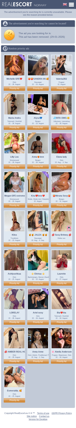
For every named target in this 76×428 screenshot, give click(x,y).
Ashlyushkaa (14, 274)
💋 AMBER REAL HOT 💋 (17, 352)
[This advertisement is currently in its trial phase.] (22, 57)
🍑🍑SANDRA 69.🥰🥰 (39, 79)
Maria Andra (14, 118)
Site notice (32, 416)
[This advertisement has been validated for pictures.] (7, 97)
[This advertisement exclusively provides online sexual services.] (68, 228)
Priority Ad (14, 88)
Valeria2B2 (61, 79)
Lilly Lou (14, 157)
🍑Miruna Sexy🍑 (62, 196)
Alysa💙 (38, 118)
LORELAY (14, 312)
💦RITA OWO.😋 (61, 118)
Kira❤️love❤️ (38, 196)
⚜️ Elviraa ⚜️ (38, 274)
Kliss (14, 235)
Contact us (44, 416)
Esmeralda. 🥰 (14, 390)
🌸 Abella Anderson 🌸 (63, 352)
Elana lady (61, 157)
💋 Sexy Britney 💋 (61, 235)
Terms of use (43, 413)
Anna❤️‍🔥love (38, 157)
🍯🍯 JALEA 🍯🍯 (38, 235)
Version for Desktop (38, 419)
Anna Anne (37, 352)
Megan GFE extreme (14, 196)
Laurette (61, 274)
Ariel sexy (38, 312)
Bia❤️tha (61, 312)
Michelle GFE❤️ (14, 79)
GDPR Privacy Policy (62, 413)
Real (24, 4)
